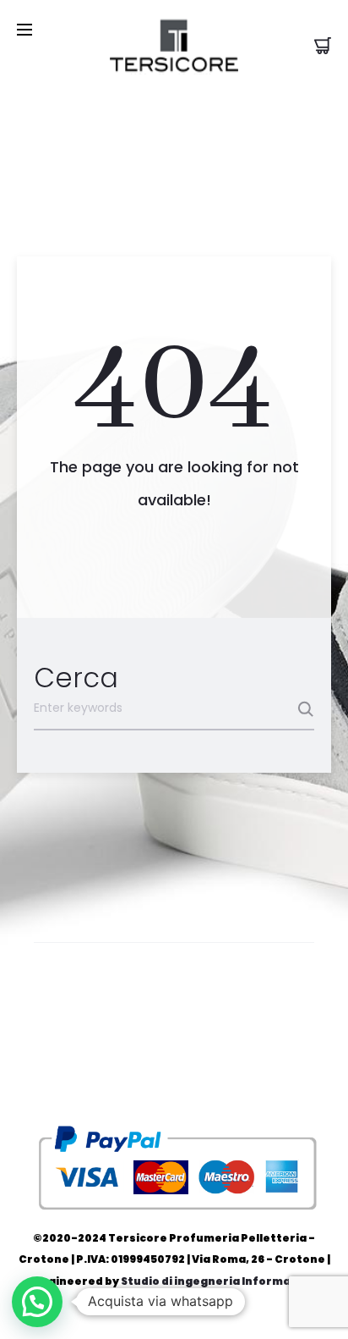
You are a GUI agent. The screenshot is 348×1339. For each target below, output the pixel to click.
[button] (37, 1301)
